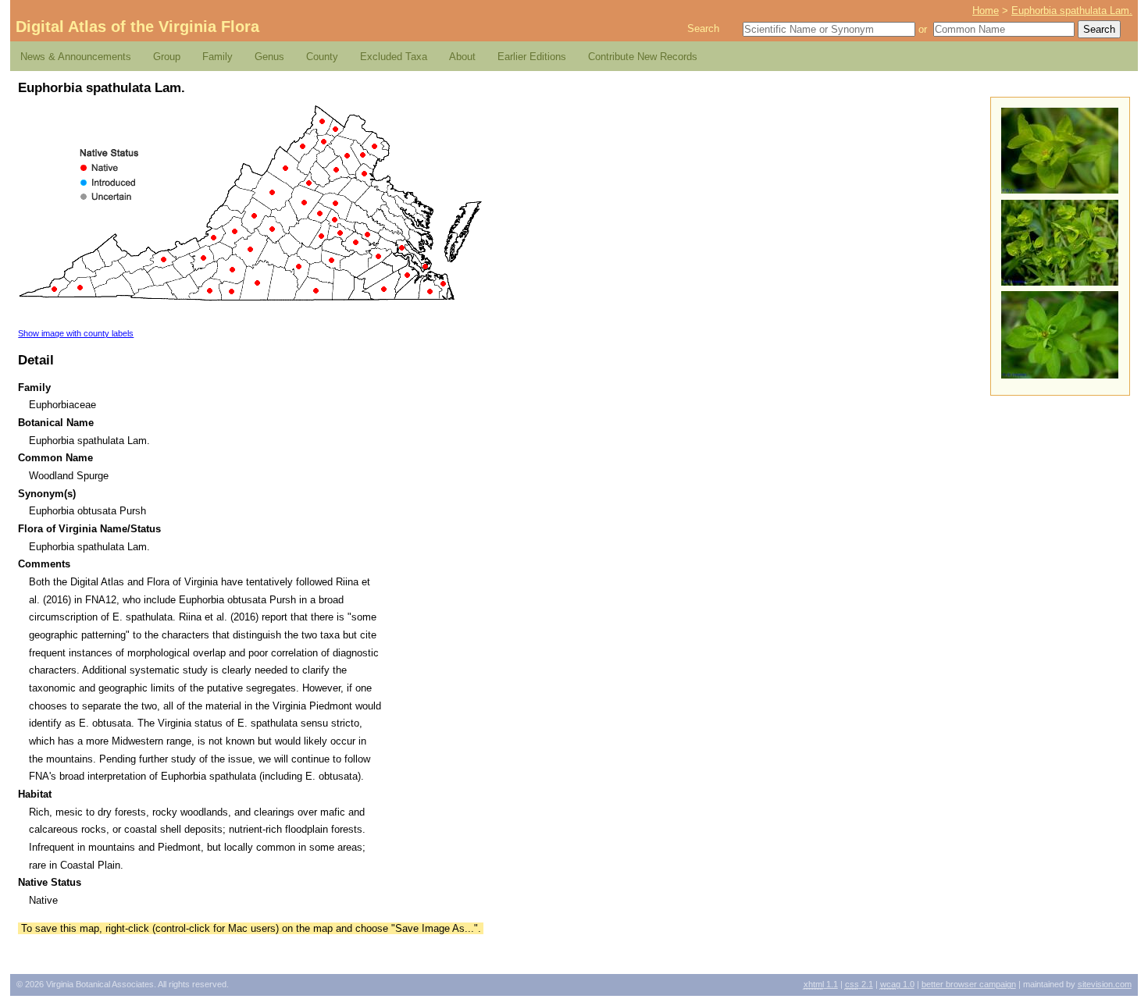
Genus (269, 56)
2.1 (859, 984)
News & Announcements (75, 56)
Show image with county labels (76, 333)
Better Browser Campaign (969, 984)
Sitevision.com (1105, 984)
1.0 (897, 984)
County (322, 56)
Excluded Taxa (393, 56)
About (462, 56)
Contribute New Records (642, 56)
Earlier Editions (531, 56)
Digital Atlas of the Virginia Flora (137, 26)
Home (985, 10)
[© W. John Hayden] (1059, 190)
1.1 (821, 984)
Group (166, 56)
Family (217, 56)
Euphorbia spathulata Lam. (1071, 10)
